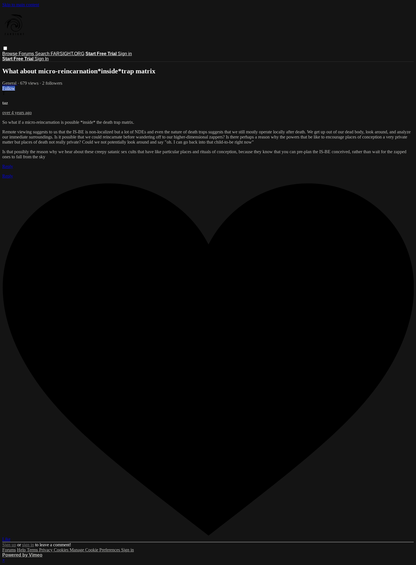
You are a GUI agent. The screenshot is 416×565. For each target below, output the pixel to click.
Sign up (9, 544)
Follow (8, 88)
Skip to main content (20, 4)
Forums (27, 53)
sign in (28, 544)
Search (43, 53)
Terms (33, 549)
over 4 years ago (17, 112)
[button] (5, 48)
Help (22, 549)
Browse (10, 53)
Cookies (62, 549)
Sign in (125, 53)
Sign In (42, 58)
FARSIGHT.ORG (67, 53)
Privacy (46, 549)
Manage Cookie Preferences (95, 549)
